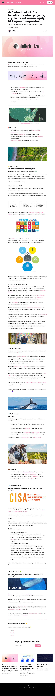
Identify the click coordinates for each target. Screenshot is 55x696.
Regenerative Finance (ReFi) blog (36, 613)
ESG (17, 299)
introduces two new (21, 134)
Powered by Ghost (50, 686)
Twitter (12, 630)
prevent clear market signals (20, 366)
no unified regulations (21, 356)
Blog (8, 2)
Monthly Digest (25, 687)
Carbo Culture (27, 432)
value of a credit (43, 314)
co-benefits (25, 271)
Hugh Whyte (29, 161)
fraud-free (40, 136)
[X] (28, 685)
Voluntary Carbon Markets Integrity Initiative (36, 382)
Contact (30, 687)
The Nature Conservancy (30, 474)
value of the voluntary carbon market (18, 286)
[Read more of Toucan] (9, 31)
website (31, 464)
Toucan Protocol (11, 65)
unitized (12, 539)
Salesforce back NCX (15, 140)
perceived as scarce (17, 352)
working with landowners (25, 123)
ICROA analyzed (15, 238)
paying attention (40, 295)
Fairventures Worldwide (28, 472)
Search (12, 2)
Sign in (44, 2)
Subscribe (50, 2)
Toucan (13, 30)
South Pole (32, 478)
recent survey (15, 302)
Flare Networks (29, 594)
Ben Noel (25, 615)
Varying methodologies (38, 359)
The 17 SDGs (27, 234)
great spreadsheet (25, 437)
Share (45, 31)
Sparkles (10, 594)
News (20, 687)
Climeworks (27, 428)
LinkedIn (13, 633)
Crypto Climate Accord (22, 606)
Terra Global (35, 476)
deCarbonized (11, 9)
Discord (12, 635)
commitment (39, 297)
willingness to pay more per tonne (34, 307)
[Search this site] (41, 2)
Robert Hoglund (37, 437)
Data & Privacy (35, 687)
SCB (24, 599)
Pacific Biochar (35, 432)
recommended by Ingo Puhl (15, 609)
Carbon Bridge (22, 87)
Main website (18, 2)
